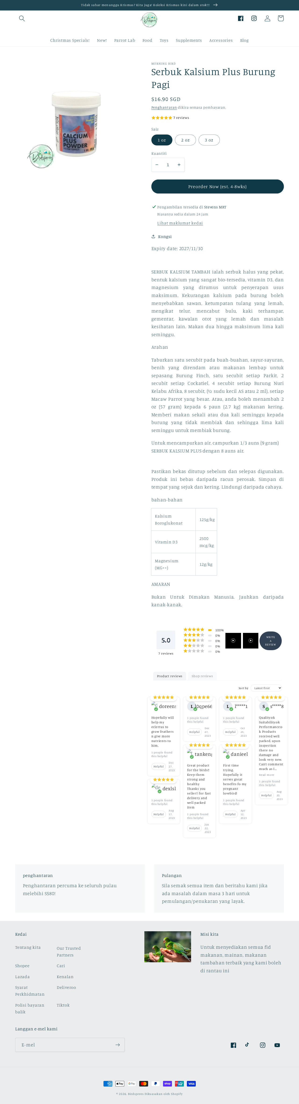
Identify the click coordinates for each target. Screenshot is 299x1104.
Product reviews (170, 676)
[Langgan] (117, 1045)
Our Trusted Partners (69, 951)
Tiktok (63, 1004)
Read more (266, 774)
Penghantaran (164, 107)
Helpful (158, 766)
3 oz (209, 139)
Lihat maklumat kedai (180, 222)
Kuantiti (159, 153)
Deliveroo (66, 987)
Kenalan (65, 976)
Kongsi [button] (165, 236)
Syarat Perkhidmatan (29, 991)
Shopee (22, 965)
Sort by (244, 688)
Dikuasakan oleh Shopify (164, 1094)
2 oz (185, 139)
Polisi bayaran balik (29, 1008)
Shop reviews (202, 676)
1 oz (162, 139)
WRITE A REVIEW (270, 640)
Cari (61, 965)
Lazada (22, 976)
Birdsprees (136, 1094)
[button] (21, 18)
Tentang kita (28, 947)
